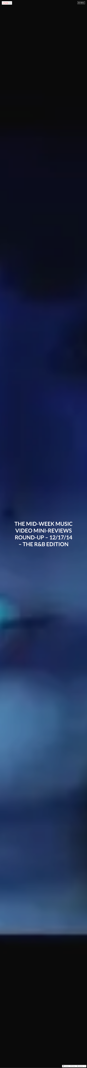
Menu (82, 3)
